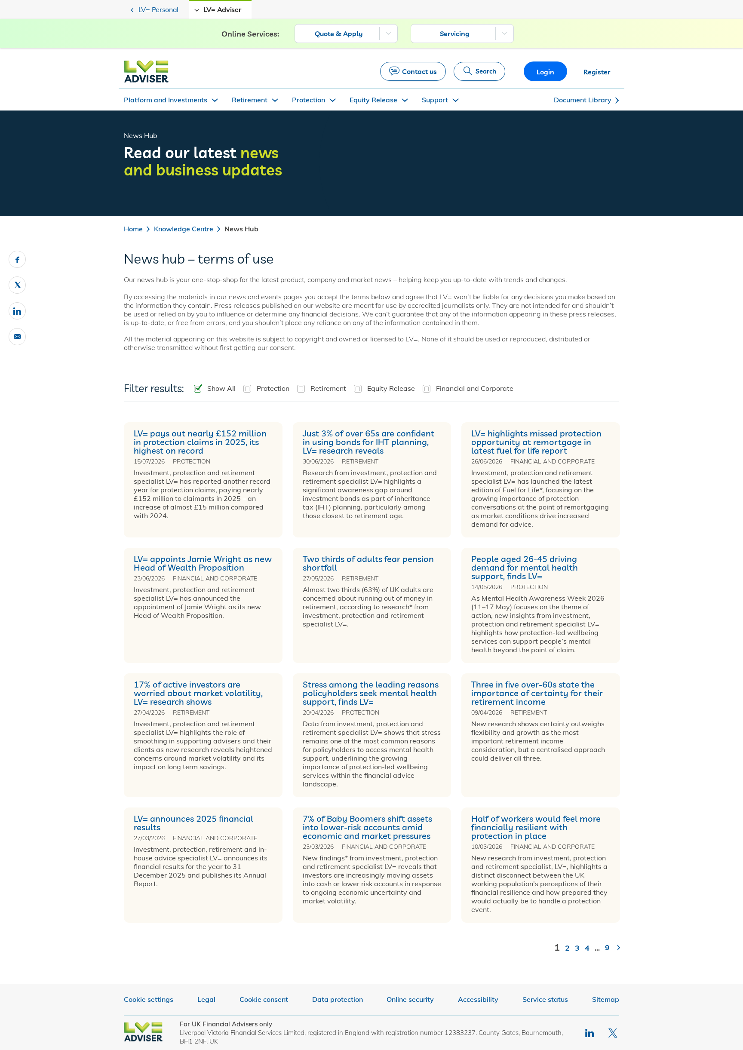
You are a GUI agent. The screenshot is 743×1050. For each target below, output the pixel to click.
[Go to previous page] (547, 950)
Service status (545, 999)
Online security (410, 999)
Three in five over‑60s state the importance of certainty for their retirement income (537, 693)
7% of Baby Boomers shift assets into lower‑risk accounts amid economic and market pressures (367, 827)
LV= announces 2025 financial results (193, 823)
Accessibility (478, 999)
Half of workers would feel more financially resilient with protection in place (536, 827)
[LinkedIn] (590, 1033)
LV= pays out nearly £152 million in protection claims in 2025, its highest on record (200, 442)
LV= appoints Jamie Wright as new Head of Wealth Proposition (203, 563)
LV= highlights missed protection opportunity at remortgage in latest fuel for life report (536, 442)
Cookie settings (148, 999)
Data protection (337, 999)
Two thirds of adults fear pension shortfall (368, 563)
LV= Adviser (222, 9)
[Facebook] (17, 259)
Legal (206, 999)
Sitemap (605, 999)
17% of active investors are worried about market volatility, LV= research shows (198, 693)
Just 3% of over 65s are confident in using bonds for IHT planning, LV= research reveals (368, 442)
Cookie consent (263, 999)
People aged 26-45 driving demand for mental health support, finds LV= (524, 567)
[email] (17, 336)
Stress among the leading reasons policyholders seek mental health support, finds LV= (371, 693)
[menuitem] (346, 33)
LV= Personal (158, 9)
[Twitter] (17, 285)
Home (133, 228)
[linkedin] (17, 310)
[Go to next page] (616, 950)
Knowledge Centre (183, 228)
